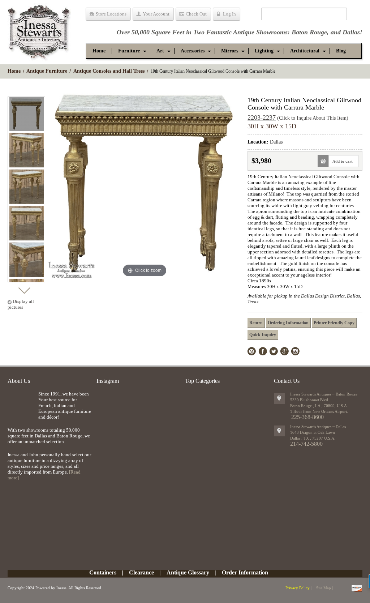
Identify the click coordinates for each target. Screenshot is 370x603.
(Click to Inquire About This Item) (312, 118)
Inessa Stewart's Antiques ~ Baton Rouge (323, 394)
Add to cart (342, 161)
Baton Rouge (309, 32)
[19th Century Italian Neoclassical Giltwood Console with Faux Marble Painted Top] (26, 114)
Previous (24, 90)
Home (14, 71)
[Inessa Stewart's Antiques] (39, 30)
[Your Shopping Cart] (250, 15)
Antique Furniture (46, 71)
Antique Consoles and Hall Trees (109, 71)
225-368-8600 (307, 417)
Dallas (351, 32)
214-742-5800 (306, 444)
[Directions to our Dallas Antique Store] (279, 430)
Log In (229, 14)
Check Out (196, 14)
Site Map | (324, 588)
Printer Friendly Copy (334, 322)
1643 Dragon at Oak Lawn (312, 432)
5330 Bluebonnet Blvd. (309, 400)
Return (256, 322)
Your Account (156, 14)
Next (24, 288)
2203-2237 (262, 117)
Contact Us (287, 381)
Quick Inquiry (262, 334)
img (21, 403)
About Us (19, 381)
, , (312, 438)
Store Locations (111, 14)
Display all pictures (21, 304)
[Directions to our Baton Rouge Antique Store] (279, 398)
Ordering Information (288, 322)
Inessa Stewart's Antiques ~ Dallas (318, 426)
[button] (129, 51)
